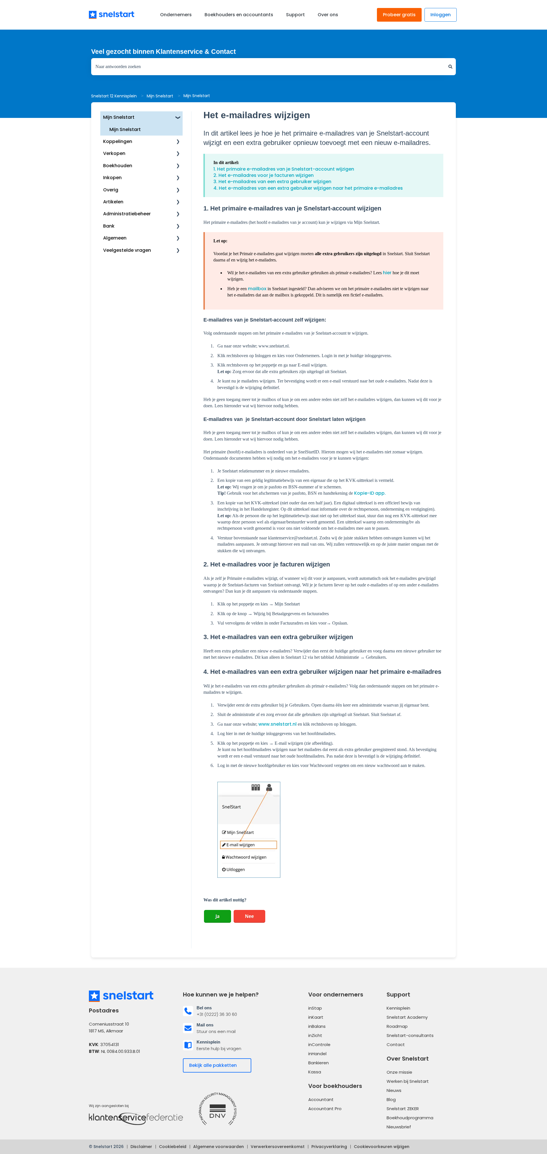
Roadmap (397, 1026)
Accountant (321, 1099)
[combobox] (268, 66)
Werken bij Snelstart (408, 1081)
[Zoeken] (450, 66)
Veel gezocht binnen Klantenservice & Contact (163, 51)
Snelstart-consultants (410, 1035)
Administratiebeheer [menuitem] (127, 213)
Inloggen (440, 14)
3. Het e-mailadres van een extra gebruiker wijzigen (272, 181)
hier (387, 272)
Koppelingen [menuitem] (117, 141)
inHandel (317, 1054)
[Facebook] (94, 1069)
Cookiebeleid (172, 1146)
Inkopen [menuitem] (112, 177)
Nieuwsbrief (399, 1127)
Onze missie (399, 1072)
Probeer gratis (399, 14)
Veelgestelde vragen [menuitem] (127, 250)
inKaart (315, 1017)
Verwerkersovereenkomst (278, 1146)
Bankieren (318, 1063)
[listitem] (226, 1011)
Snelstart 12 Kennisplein (114, 96)
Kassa (314, 1072)
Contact (396, 1044)
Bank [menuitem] (109, 226)
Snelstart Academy (407, 1017)
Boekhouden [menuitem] (117, 165)
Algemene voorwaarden (218, 1146)
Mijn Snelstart (160, 96)
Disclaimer (141, 1146)
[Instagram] (125, 1069)
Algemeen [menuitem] (114, 238)
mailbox (257, 288)
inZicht (315, 1035)
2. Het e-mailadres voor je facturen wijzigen (263, 175)
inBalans (317, 1026)
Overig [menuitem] (110, 190)
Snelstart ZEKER (403, 1109)
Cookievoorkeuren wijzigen (381, 1146)
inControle (319, 1044)
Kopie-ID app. (370, 493)
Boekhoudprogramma (410, 1118)
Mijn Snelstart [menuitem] (118, 117)
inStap (315, 1008)
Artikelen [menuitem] (113, 202)
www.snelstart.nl (277, 724)
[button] (178, 118)
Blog (391, 1099)
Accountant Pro (325, 1109)
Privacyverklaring (329, 1146)
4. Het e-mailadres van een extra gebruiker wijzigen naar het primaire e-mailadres (308, 188)
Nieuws (394, 1090)
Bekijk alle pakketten (213, 1065)
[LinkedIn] (110, 1069)
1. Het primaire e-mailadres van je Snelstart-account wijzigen (283, 169)
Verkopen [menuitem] (114, 153)
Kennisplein (398, 1008)
